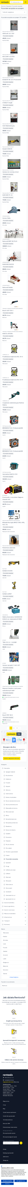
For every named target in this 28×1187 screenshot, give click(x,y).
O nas (4, 1105)
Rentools (3, 6)
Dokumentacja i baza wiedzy (10, 1127)
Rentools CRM (6, 1123)
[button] (14, 30)
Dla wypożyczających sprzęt (10, 1137)
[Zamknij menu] (25, 2)
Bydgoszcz (6, 962)
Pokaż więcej (14, 977)
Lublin (4, 959)
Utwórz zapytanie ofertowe (11, 758)
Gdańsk (5, 951)
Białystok (5, 966)
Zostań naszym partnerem (9, 1112)
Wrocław (5, 940)
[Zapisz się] (21, 1143)
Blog (4, 1108)
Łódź (4, 944)
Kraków (5, 936)
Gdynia (5, 973)
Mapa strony (6, 1101)
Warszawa (6, 933)
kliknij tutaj (11, 1082)
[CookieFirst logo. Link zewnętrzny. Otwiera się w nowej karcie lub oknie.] (1, 1166)
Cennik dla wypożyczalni (9, 1116)
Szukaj (4, 1149)
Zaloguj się (5, 1160)
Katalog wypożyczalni (8, 1153)
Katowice (5, 970)
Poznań (5, 947)
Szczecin (5, 955)
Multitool (4, 985)
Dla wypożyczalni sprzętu (9, 1133)
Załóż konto (6, 1156)
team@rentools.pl (9, 1080)
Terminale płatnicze (8, 1119)
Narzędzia (8, 6)
